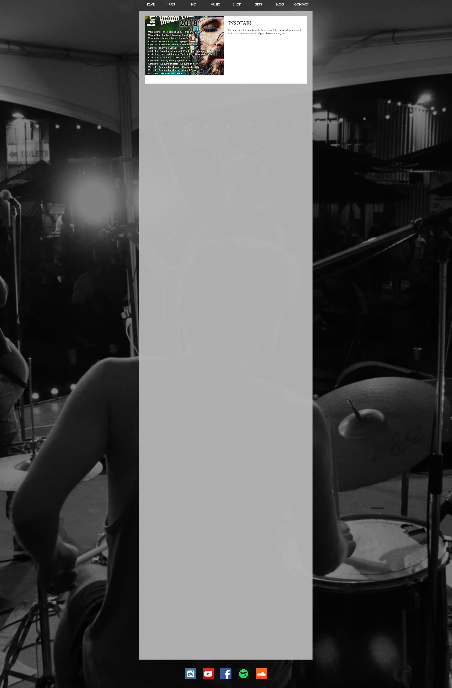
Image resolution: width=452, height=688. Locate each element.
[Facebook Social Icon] (225, 673)
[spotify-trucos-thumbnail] (243, 673)
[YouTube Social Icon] (208, 673)
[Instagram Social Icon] (190, 673)
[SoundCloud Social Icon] (261, 673)
